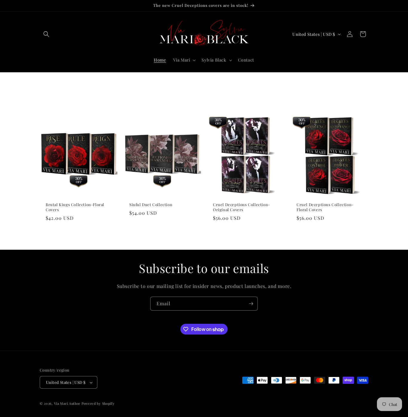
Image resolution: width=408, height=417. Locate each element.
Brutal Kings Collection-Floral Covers (75, 207)
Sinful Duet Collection (150, 204)
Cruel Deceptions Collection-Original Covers (241, 207)
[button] (46, 34)
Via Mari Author (67, 403)
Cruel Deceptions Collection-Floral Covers (325, 207)
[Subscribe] (250, 304)
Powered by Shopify (98, 403)
